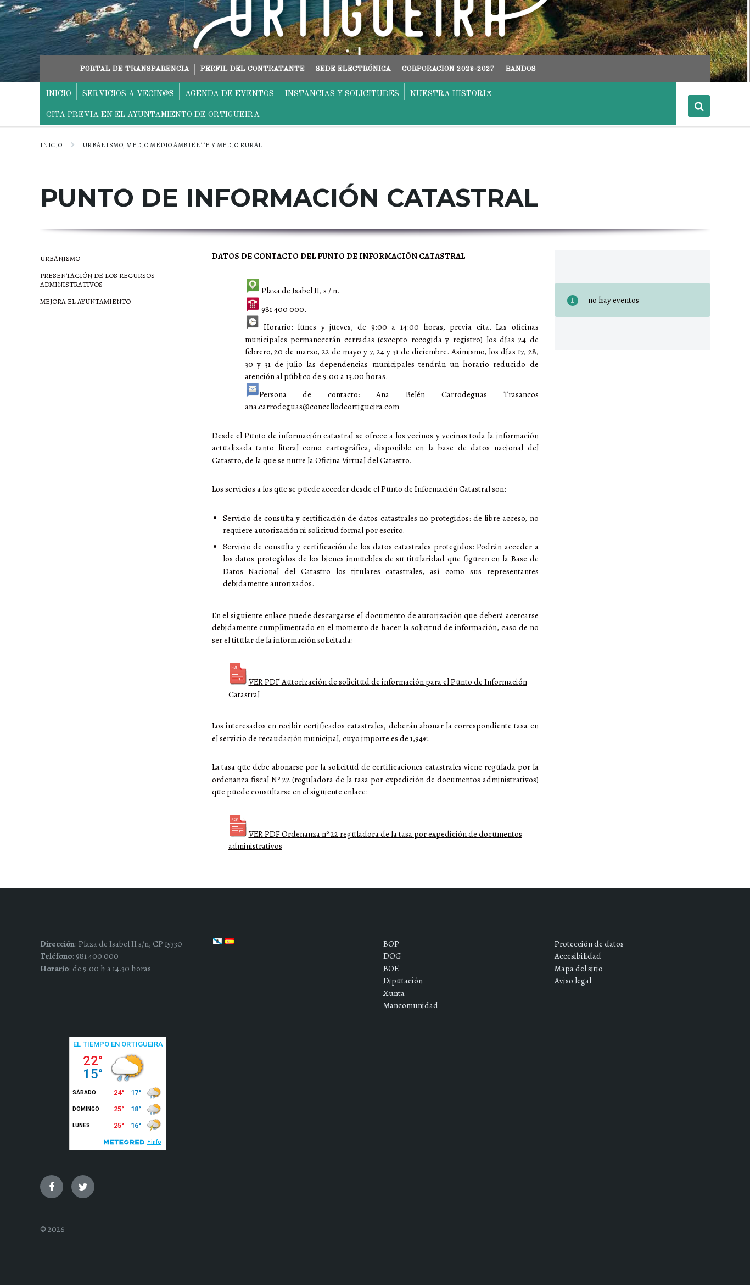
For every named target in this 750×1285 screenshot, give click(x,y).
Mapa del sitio (579, 968)
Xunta (394, 993)
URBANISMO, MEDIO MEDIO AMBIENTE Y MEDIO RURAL (172, 145)
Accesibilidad (578, 955)
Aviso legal (573, 980)
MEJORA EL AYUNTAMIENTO (85, 301)
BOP (391, 943)
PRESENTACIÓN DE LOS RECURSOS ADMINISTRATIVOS (97, 280)
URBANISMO (60, 258)
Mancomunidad (410, 1005)
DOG (392, 955)
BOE (391, 968)
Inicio (51, 145)
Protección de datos (589, 943)
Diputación (403, 980)
